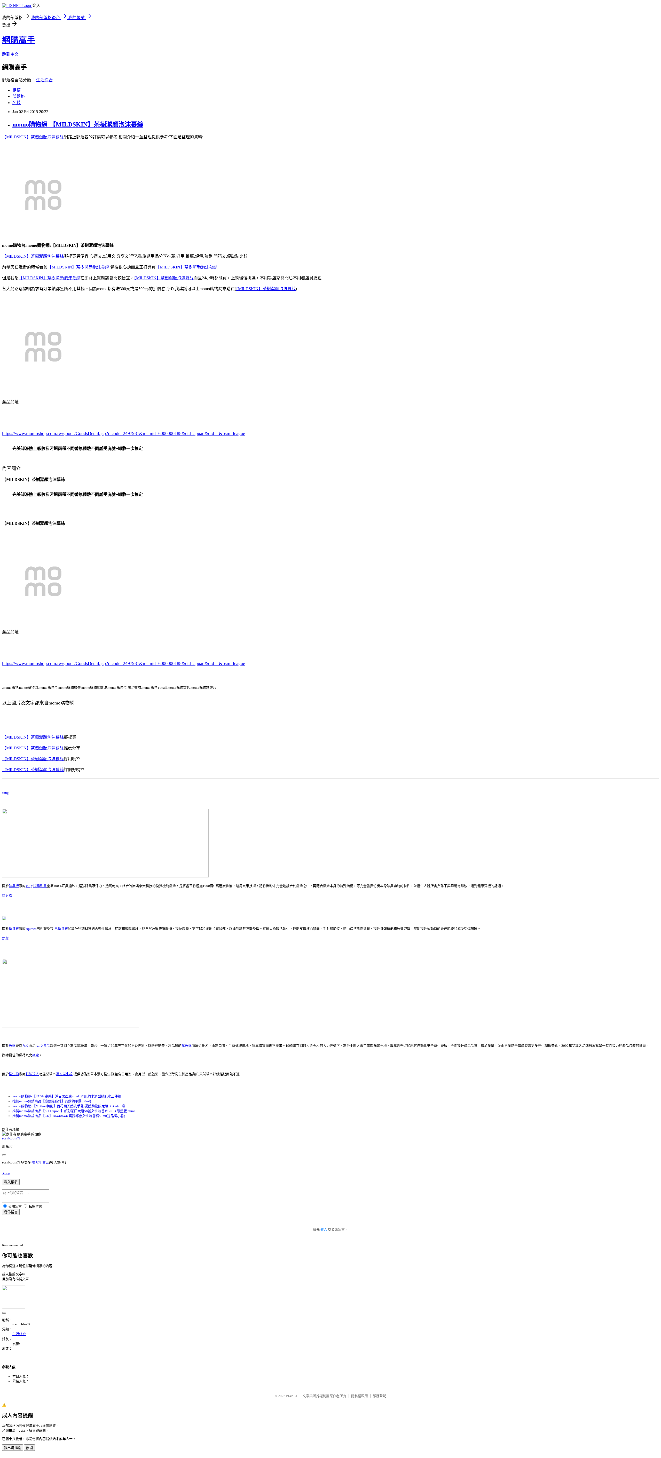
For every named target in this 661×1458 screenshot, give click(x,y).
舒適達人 (32, 1074)
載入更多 (11, 1182)
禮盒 (35, 1055)
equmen (31, 929)
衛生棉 (14, 1074)
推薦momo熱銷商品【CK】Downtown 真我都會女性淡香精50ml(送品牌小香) (68, 1116)
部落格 (18, 96)
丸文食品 (43, 1046)
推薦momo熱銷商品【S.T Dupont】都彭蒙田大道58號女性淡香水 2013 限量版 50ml (73, 1111)
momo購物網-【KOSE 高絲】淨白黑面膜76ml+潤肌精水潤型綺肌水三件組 (66, 1096)
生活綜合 (44, 80)
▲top (6, 1173)
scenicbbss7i (11, 1138)
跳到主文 (10, 54)
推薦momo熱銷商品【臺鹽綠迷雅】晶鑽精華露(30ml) (51, 1101)
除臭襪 (14, 886)
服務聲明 (379, 1396)
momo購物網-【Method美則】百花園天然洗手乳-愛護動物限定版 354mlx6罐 (68, 1106)
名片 (16, 102)
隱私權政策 (359, 1396)
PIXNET (292, 1396)
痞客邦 (37, 1162)
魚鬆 (5, 938)
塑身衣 (7, 895)
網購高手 (18, 40)
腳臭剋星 (40, 886)
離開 (29, 1448)
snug (5, 793)
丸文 (25, 1046)
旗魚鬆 (187, 1046)
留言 (45, 1162)
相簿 (16, 90)
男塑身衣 (61, 929)
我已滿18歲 (12, 1448)
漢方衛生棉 (64, 1074)
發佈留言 (11, 1212)
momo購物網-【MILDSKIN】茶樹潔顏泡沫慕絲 (77, 124)
